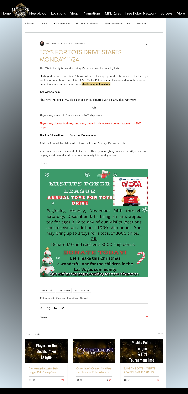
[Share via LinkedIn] (55, 308)
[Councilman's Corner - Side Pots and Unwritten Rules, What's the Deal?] (94, 351)
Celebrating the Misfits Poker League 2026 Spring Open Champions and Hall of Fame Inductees (44, 370)
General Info (47, 290)
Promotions (72, 298)
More (140, 23)
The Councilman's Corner (118, 23)
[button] (167, 10)
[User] (174, 11)
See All (160, 333)
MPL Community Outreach (52, 298)
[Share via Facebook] (41, 308)
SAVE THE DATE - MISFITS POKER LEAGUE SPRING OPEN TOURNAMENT (139, 370)
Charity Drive (64, 290)
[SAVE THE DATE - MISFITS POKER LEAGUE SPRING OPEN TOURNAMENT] (141, 351)
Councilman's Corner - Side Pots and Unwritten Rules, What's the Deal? (93, 370)
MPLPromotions (82, 290)
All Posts (29, 23)
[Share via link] (62, 308)
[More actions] (146, 43)
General (44, 23)
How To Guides (62, 23)
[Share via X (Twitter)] (48, 308)
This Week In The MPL (87, 23)
